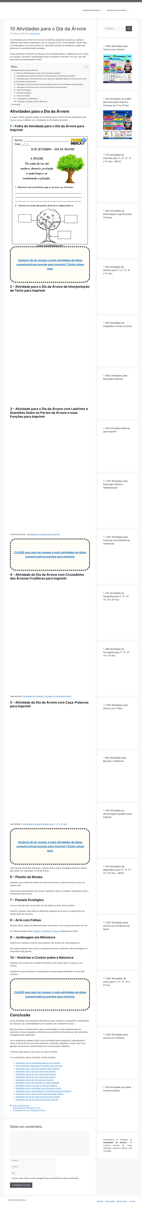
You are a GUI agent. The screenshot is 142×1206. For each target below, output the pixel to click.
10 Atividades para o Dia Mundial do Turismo (29, 1110)
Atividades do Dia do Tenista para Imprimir (35, 1080)
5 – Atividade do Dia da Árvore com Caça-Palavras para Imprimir (40, 87)
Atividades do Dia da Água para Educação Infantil (38, 1097)
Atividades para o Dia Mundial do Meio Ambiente (37, 1083)
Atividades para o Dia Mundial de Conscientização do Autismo (43, 1091)
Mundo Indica (16, 120)
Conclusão (15, 104)
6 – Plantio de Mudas (22, 90)
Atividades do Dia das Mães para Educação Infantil (38, 1088)
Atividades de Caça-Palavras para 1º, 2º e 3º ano (45, 824)
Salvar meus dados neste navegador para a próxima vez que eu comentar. (45, 1178)
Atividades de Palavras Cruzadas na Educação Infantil (47, 696)
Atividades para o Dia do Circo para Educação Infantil (39, 1094)
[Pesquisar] (129, 28)
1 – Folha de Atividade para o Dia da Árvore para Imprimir (37, 73)
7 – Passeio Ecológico (23, 93)
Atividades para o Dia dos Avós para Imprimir (36, 1071)
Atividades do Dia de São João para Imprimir (35, 1077)
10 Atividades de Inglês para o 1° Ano (26, 1108)
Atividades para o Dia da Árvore (24, 70)
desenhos (46, 931)
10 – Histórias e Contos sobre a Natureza (30, 101)
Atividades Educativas (91, 10)
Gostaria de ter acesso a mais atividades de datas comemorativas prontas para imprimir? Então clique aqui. (50, 264)
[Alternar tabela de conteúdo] (85, 67)
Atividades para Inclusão (116, 10)
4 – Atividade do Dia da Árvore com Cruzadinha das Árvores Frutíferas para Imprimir (48, 84)
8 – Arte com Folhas (22, 96)
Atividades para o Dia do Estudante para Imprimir (37, 1069)
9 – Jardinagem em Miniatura (26, 99)
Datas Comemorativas (21, 1105)
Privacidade (110, 1201)
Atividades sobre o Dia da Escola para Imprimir (36, 1085)
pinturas (56, 931)
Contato (100, 1201)
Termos (132, 1201)
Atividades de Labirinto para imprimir (43, 534)
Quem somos (122, 1201)
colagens (37, 931)
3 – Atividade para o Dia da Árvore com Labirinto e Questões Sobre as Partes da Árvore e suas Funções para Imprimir (50, 80)
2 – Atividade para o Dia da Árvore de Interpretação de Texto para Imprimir (44, 76)
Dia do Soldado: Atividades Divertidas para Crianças (39, 1066)
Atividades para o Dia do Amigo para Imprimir (36, 1074)
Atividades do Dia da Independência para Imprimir (38, 1063)
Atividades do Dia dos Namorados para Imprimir (37, 1099)
